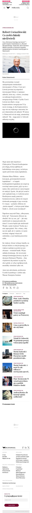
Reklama (4, 467)
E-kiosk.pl (18, 467)
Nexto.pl (18, 470)
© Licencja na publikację (9, 281)
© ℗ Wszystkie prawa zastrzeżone (12, 283)
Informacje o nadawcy (22, 460)
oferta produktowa (7, 488)
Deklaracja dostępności (22, 462)
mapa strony (5, 486)
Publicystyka (16, 8)
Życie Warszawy (20, 478)
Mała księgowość (21, 472)
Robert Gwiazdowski (8, 77)
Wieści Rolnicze (20, 476)
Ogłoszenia (5, 469)
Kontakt (4, 456)
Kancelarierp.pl (20, 474)
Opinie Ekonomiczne (8, 27)
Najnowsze (18, 293)
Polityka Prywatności (22, 455)
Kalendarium (19, 486)
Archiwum (5, 472)
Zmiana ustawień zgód (22, 456)
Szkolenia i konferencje (9, 483)
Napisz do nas (6, 458)
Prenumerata (6, 470)
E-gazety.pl (19, 469)
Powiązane (5, 293)
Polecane (12, 293)
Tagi (24, 293)
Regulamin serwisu (21, 458)
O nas (4, 455)
